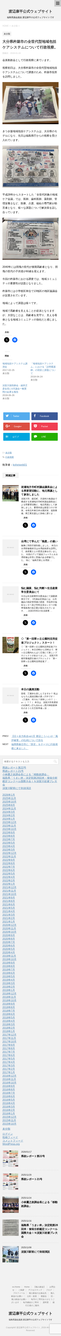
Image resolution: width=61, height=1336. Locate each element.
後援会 (44, 1296)
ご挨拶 (21, 1290)
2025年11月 (9, 798)
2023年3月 (8, 849)
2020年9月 (8, 935)
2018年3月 (8, 1024)
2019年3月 (8, 983)
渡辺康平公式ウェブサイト (31, 11)
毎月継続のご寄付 (31, 1302)
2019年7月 (8, 969)
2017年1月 (8, 1072)
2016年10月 (9, 1082)
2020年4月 (8, 952)
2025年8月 (8, 805)
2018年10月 (9, 1000)
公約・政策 (32, 1296)
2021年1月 (8, 921)
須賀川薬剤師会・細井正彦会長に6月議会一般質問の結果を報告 (14, 388)
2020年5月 (8, 949)
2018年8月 (8, 1007)
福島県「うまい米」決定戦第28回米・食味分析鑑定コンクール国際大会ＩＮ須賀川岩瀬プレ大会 (29, 781)
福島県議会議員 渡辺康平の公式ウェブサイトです (30, 1320)
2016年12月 (9, 1075)
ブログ (49, 1290)
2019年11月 (9, 956)
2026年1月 (8, 794)
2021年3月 (8, 914)
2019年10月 (9, 959)
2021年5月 (8, 908)
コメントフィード (12, 1140)
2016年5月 (8, 1099)
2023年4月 (8, 846)
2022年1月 (8, 884)
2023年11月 (9, 825)
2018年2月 (8, 1027)
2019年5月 (8, 976)
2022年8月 (8, 863)
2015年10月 (9, 1123)
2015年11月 (9, 1120)
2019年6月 (8, 973)
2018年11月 (9, 997)
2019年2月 (8, 986)
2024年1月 (8, 818)
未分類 (8, 452)
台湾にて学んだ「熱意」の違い (39, 541)
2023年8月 (8, 836)
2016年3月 (8, 1106)
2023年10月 (9, 829)
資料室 (46, 1302)
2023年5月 (8, 842)
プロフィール (19, 1293)
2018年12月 (9, 993)
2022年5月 (8, 873)
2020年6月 (8, 945)
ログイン (7, 1134)
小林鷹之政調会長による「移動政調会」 (25, 774)
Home (27, 1287)
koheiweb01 (20, 464)
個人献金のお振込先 (38, 1293)
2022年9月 (8, 860)
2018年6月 (8, 1014)
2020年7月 (8, 942)
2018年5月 (8, 1017)
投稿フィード (10, 1137)
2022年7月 (8, 866)
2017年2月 (8, 1069)
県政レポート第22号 (14, 767)
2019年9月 (8, 962)
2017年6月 (8, 1055)
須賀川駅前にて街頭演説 (16, 788)
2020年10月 (9, 932)
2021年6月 (8, 904)
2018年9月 (8, 1003)
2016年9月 (8, 1086)
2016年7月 (8, 1093)
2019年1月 (8, 990)
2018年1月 (8, 1031)
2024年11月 (9, 808)
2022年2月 (8, 880)
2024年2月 (8, 815)
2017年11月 (9, 1038)
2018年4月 (8, 1021)
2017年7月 (8, 1051)
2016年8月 (8, 1089)
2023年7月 (8, 839)
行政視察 (9, 457)
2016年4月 (8, 1103)
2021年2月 (8, 918)
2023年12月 (9, 822)
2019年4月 (8, 980)
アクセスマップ (35, 1290)
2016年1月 (8, 1113)
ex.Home (16, 1287)
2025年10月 (9, 801)
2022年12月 (9, 853)
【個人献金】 (39, 1287)
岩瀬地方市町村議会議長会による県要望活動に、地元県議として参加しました (39, 491)
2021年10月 (9, 894)
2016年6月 (8, 1096)
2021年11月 (9, 890)
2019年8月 (8, 966)
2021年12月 (9, 887)
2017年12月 (9, 1034)
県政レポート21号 (13, 771)
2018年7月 (8, 1010)
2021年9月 (8, 897)
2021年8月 (8, 901)
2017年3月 (8, 1065)
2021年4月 (8, 911)
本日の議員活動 (30, 689)
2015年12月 (9, 1117)
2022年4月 (8, 877)
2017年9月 (8, 1045)
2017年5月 (8, 1058)
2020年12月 (9, 925)
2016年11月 (9, 1079)
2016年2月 (8, 1110)
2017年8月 (8, 1048)
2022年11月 (9, 856)
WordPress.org (11, 1144)
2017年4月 (8, 1062)
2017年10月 (9, 1041)
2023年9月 (8, 832)
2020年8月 (8, 938)
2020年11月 (9, 928)
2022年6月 (8, 870)
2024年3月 (8, 812)
